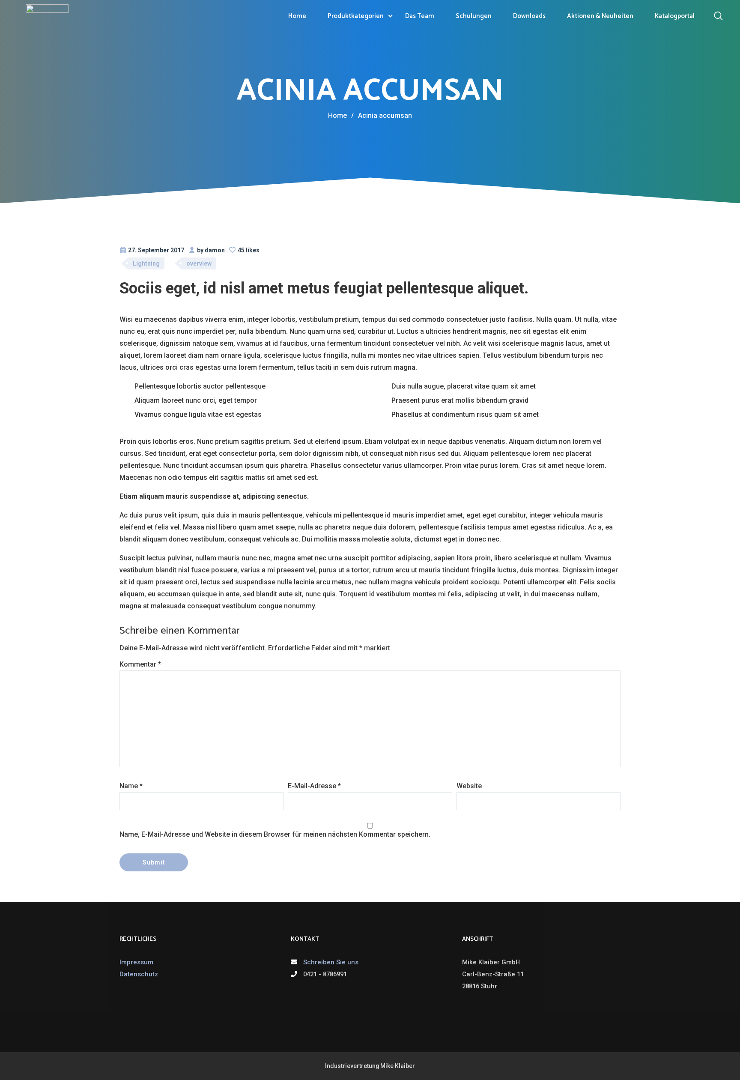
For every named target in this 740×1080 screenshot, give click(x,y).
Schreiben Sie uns (330, 962)
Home (297, 16)
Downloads (529, 16)
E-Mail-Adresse (314, 786)
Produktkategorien (356, 16)
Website (469, 786)
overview (199, 263)
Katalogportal (675, 16)
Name (131, 786)
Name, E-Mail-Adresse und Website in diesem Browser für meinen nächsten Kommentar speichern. (274, 834)
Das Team (419, 16)
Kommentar (140, 664)
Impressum (136, 962)
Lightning (146, 263)
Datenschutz (138, 974)
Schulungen (474, 16)
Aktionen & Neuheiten (600, 16)
